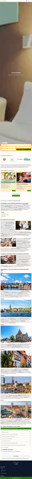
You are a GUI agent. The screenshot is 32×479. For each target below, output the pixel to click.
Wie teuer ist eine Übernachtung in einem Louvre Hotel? (9, 428)
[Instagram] (15, 464)
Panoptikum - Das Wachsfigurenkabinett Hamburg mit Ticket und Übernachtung (22, 184)
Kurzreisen (2, 447)
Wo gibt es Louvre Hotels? (4, 432)
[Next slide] (30, 155)
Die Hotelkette (3, 213)
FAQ (1, 217)
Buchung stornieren (3, 470)
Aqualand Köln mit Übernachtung (6, 183)
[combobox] (16, 145)
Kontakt (2, 468)
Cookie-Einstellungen (3, 473)
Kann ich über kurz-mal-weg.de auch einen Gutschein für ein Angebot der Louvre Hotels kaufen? (13, 445)
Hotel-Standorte (3, 216)
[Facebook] (16, 464)
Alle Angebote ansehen (16, 195)
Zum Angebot (13, 190)
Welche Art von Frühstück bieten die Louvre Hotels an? (8, 436)
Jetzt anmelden (16, 456)
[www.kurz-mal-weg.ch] (16, 462)
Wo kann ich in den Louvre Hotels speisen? (6, 438)
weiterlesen (26, 167)
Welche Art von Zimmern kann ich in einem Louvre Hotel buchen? (9, 434)
